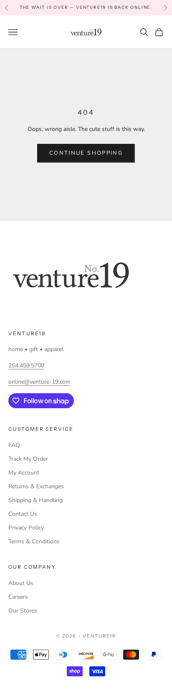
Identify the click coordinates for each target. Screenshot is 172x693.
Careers (18, 597)
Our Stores (22, 611)
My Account (23, 473)
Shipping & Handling (35, 500)
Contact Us (22, 514)
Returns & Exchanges (36, 486)
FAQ (14, 445)
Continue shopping (86, 153)
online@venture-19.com (39, 382)
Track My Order (28, 459)
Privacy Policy (26, 528)
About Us (20, 583)
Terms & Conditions (34, 541)
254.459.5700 (26, 365)
